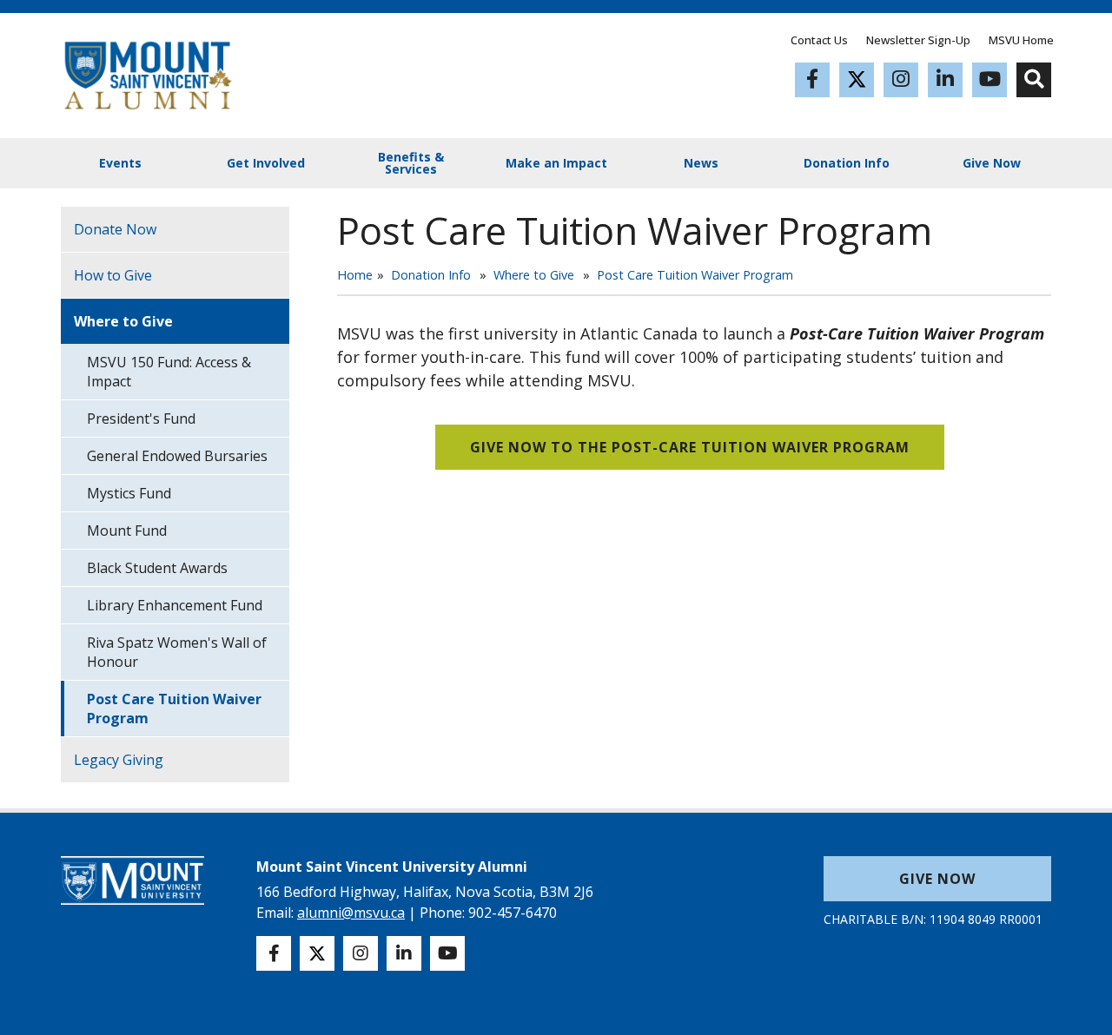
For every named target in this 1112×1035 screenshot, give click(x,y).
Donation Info (847, 163)
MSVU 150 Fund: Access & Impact (169, 372)
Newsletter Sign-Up (918, 40)
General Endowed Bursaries (177, 455)
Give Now (992, 163)
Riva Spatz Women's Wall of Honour (177, 652)
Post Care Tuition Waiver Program (695, 275)
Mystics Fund (129, 493)
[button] (1033, 80)
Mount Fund (127, 530)
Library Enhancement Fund (174, 605)
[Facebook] (812, 80)
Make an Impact (556, 163)
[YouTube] (989, 80)
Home (355, 275)
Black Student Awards (157, 567)
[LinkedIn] (945, 80)
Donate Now (115, 229)
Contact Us (819, 40)
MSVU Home (1021, 40)
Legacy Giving (118, 759)
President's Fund (141, 418)
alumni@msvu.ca (351, 912)
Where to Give (533, 275)
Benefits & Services (411, 162)
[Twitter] (856, 80)
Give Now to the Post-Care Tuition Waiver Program (690, 447)
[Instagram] (901, 80)
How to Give (113, 275)
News (701, 163)
